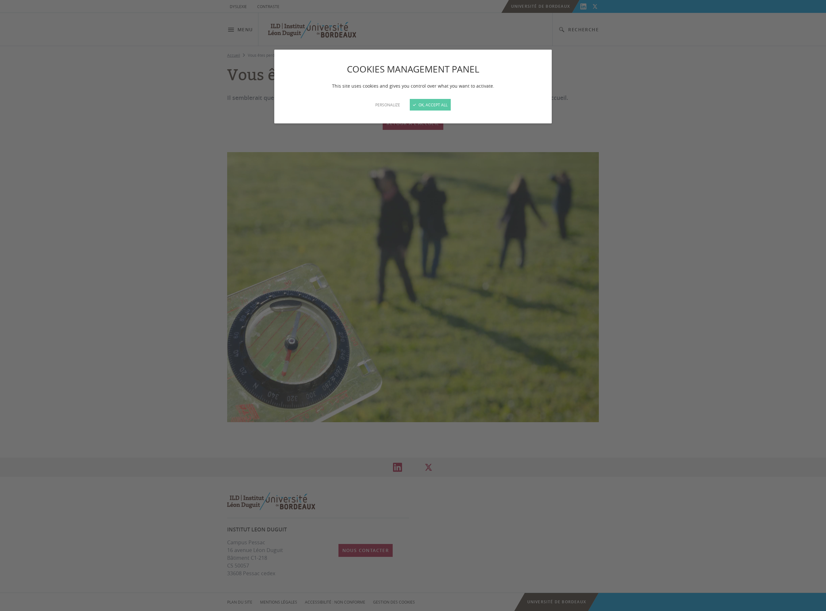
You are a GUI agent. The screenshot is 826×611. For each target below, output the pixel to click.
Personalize (387, 104)
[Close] (413, 305)
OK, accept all (433, 104)
